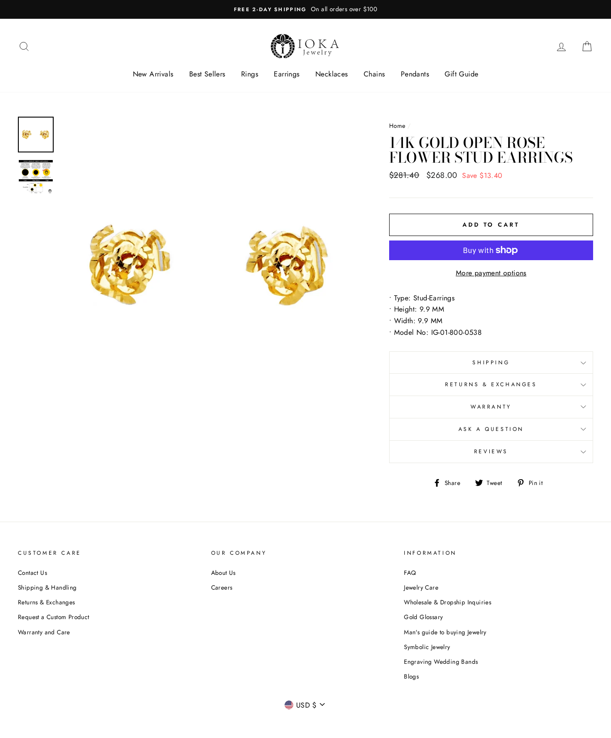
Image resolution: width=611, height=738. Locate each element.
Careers (222, 587)
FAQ (410, 572)
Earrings (286, 74)
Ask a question (491, 429)
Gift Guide (461, 74)
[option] (305, 9)
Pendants (415, 74)
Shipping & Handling (47, 587)
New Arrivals (153, 74)
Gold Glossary (423, 616)
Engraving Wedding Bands (441, 661)
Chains (374, 74)
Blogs (411, 676)
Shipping (490, 362)
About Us (223, 572)
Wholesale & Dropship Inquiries (447, 602)
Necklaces (331, 74)
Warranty (491, 407)
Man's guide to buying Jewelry (445, 632)
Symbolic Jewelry (427, 646)
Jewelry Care (421, 587)
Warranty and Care (44, 632)
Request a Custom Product (53, 616)
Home (397, 125)
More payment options (491, 273)
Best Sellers (207, 74)
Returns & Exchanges (491, 384)
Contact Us (32, 572)
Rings (249, 74)
